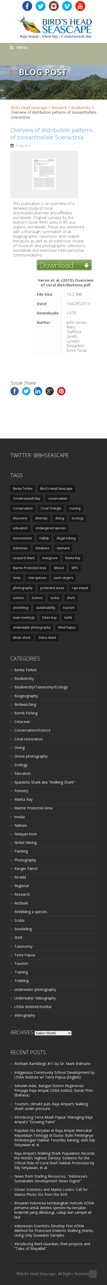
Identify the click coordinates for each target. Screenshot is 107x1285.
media (19, 816)
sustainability (45, 607)
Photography (25, 859)
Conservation (23, 508)
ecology (78, 518)
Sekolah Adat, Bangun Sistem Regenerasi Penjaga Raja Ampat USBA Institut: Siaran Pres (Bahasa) (53, 1090)
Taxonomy (23, 946)
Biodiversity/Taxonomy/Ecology (41, 687)
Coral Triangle (51, 508)
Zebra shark (47, 637)
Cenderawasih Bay (26, 498)
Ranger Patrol (25, 868)
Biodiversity (24, 678)
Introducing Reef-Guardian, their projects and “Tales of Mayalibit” (52, 1246)
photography (22, 588)
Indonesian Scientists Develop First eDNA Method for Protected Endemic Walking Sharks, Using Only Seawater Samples (54, 1230)
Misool (59, 568)
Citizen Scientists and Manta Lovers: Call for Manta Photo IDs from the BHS (51, 1192)
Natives (20, 825)
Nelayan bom (25, 833)
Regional (21, 885)
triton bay (49, 617)
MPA (75, 568)
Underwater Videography (35, 998)
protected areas (52, 588)
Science (37, 598)
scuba (54, 598)
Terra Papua (24, 954)
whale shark (21, 637)
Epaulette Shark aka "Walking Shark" (44, 782)
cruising (75, 508)
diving (59, 518)
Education (22, 773)
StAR (18, 937)
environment (22, 538)
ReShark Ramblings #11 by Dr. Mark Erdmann (52, 1063)
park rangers (63, 578)
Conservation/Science (32, 730)
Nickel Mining (25, 842)
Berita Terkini (22, 488)
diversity (41, 518)
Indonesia (20, 548)
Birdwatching (25, 704)
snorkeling (20, 607)
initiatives (42, 548)
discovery (20, 518)
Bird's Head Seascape (29, 107)
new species (37, 578)
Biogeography (26, 695)
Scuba (19, 920)
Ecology (21, 764)
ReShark (21, 903)
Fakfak (44, 538)
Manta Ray (72, 558)
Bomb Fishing (25, 713)
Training (21, 972)
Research (22, 894)
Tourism (21, 963)
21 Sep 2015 (23, 146)
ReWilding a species (30, 911)
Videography (24, 1015)
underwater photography (31, 627)
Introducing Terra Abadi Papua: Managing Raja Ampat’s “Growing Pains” (53, 1119)
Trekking (21, 980)
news (17, 578)
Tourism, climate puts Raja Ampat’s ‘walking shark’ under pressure (51, 1106)
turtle (68, 617)
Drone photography (31, 756)
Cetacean (22, 721)
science (18, 598)
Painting (21, 851)
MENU (22, 47)
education (20, 528)
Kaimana (63, 548)
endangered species (51, 528)
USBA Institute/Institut (33, 1006)
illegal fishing (66, 538)
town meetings (24, 617)
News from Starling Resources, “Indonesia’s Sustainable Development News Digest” (51, 1178)
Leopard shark (24, 558)
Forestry (21, 790)
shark (71, 598)
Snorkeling (23, 928)
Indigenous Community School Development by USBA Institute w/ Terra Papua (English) (54, 1075)
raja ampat (80, 588)
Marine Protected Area (29, 568)
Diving (19, 747)
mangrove (49, 558)
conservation (57, 498)
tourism (69, 607)
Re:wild (20, 877)
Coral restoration (28, 739)
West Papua (67, 627)
